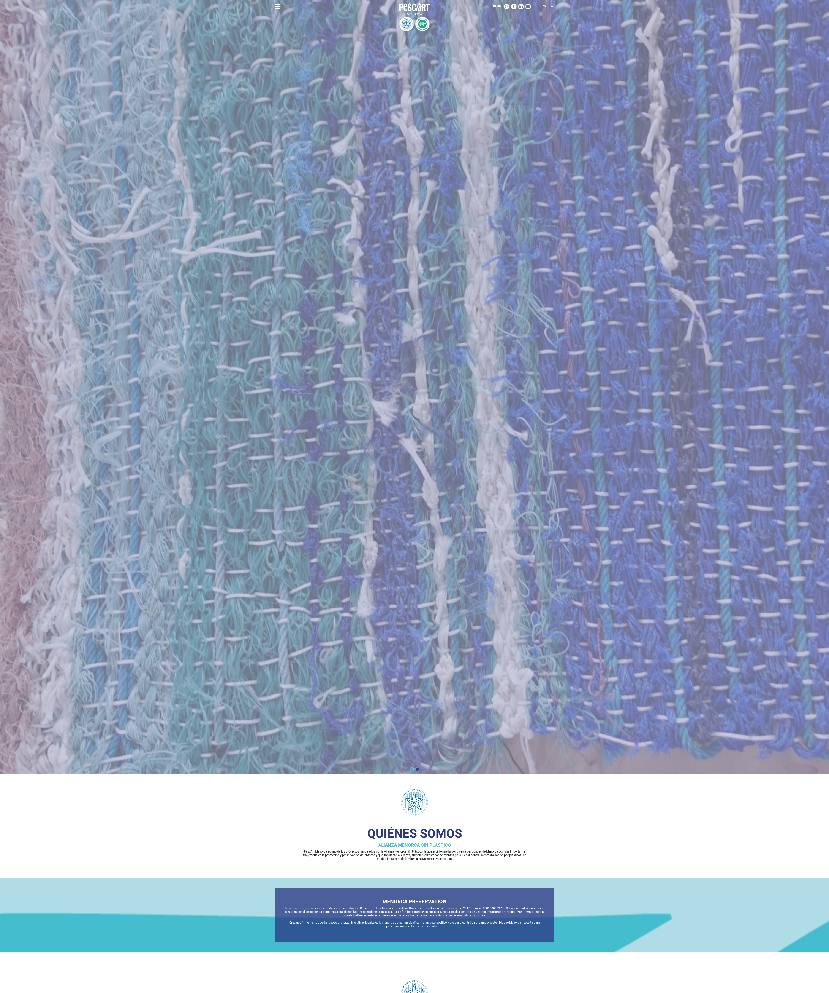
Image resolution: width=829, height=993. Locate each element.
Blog (497, 6)
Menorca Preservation (300, 908)
